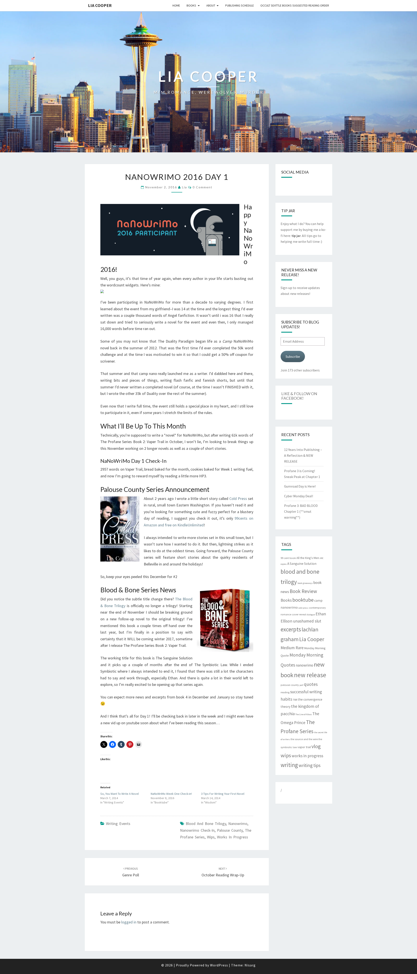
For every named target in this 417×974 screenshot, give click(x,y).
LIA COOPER (100, 5)
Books (191, 5)
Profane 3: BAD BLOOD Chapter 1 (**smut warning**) (301, 511)
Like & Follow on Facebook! (299, 396)
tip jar (296, 235)
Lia (184, 187)
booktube (303, 599)
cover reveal (299, 614)
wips (211, 836)
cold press (303, 607)
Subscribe (293, 356)
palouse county (230, 830)
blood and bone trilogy (206, 823)
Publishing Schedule (239, 5)
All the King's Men (307, 558)
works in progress (232, 836)
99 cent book (288, 558)
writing (289, 765)
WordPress (219, 965)
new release (310, 675)
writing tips (310, 765)
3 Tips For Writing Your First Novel (222, 794)
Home (176, 5)
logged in (128, 922)
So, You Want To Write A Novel (119, 794)
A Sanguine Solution (301, 564)
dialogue (311, 614)
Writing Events (118, 823)
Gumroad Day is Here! (300, 486)
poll (301, 685)
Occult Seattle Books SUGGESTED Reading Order (294, 5)
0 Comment (202, 187)
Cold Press (238, 498)
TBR (295, 699)
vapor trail (304, 747)
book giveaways (305, 583)
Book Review (303, 591)
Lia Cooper (311, 639)
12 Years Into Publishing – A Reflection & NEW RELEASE (303, 455)
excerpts (291, 629)
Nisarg (250, 965)
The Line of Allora (303, 714)
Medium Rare (292, 647)
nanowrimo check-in (197, 830)
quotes (311, 684)
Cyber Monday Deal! (298, 496)
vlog (316, 746)
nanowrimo (237, 823)
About (210, 5)
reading (285, 692)
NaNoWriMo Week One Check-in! (171, 794)
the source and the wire (304, 739)
